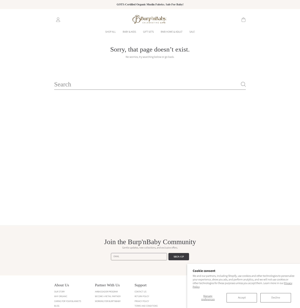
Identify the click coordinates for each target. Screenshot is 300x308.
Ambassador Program (106, 291)
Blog (56, 305)
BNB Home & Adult (171, 32)
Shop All (110, 32)
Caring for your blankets (67, 301)
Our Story (59, 291)
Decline (275, 297)
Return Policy (142, 296)
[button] (243, 19)
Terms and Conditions (146, 305)
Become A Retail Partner (107, 296)
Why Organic (60, 296)
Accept (242, 297)
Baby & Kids (129, 32)
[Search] (243, 84)
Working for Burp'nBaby (108, 301)
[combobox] (150, 84)
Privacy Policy (142, 301)
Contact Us (140, 291)
